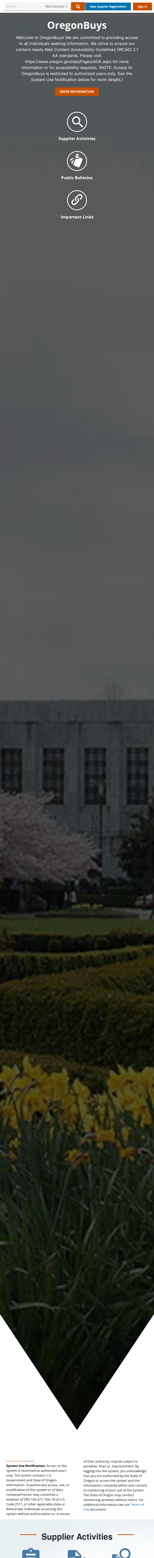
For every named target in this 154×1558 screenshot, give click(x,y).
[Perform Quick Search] (78, 6)
